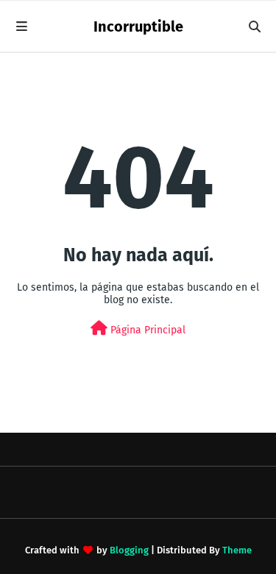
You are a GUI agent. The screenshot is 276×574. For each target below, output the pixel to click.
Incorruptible (138, 26)
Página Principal (146, 330)
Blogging (129, 550)
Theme (237, 550)
